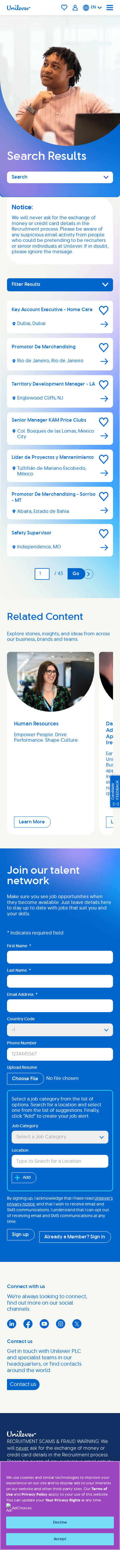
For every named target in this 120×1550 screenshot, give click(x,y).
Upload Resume (22, 1068)
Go (76, 573)
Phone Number (22, 1043)
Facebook (28, 1323)
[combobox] (60, 1137)
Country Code (21, 1019)
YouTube (44, 1323)
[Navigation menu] (110, 7)
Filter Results (26, 284)
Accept (60, 1539)
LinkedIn (11, 1323)
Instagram (60, 1323)
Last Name (19, 970)
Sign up (20, 1234)
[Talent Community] (75, 7)
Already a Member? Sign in (74, 1237)
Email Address (22, 995)
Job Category (25, 1126)
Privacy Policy (34, 1495)
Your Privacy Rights (62, 1500)
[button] (103, 310)
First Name (19, 946)
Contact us (23, 1384)
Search (19, 177)
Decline (60, 1522)
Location (20, 1150)
